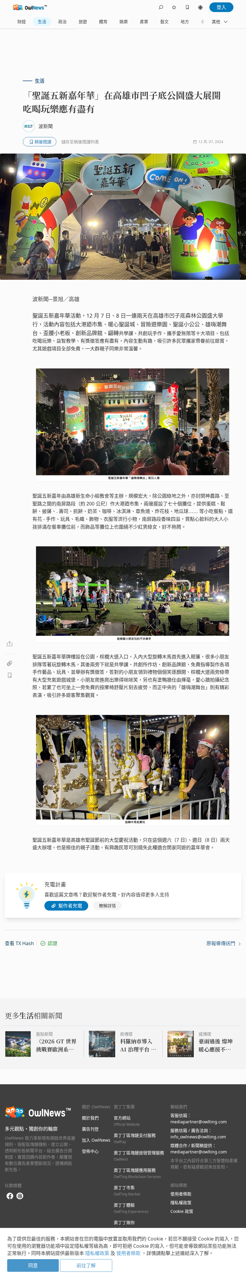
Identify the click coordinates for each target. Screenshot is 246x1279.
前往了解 (86, 1265)
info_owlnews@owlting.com (198, 1137)
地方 (185, 21)
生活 (42, 21)
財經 (21, 21)
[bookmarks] (187, 7)
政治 (62, 21)
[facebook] (10, 1196)
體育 (103, 21)
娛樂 (123, 21)
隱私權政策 (180, 1202)
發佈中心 (90, 1151)
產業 (144, 21)
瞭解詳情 (107, 905)
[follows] (174, 7)
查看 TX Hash (19, 943)
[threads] (19, 1196)
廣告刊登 (90, 1129)
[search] (161, 7)
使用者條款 (180, 1194)
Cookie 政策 (181, 1211)
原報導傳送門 (221, 943)
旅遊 (83, 21)
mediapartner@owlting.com (198, 1122)
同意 (33, 1265)
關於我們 (90, 1118)
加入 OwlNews (96, 1140)
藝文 (164, 21)
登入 (221, 7)
